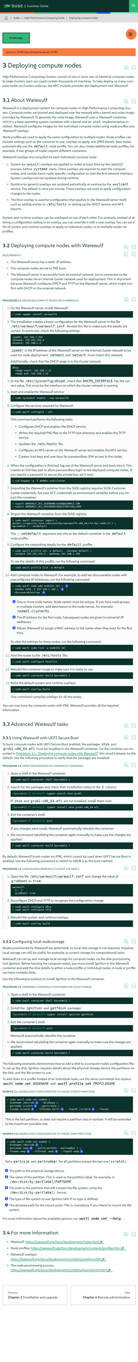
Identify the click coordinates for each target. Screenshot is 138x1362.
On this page (16, 37)
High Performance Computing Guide (44, 17)
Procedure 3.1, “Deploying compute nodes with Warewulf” (57, 753)
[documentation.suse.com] (6, 17)
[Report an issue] (126, 67)
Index (16, 17)
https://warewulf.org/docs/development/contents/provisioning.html (59, 1270)
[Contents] (131, 34)
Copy (128, 314)
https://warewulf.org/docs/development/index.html (62, 1242)
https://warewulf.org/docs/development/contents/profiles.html (76, 1248)
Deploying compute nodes (83, 17)
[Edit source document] (133, 67)
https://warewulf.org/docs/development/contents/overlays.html (56, 1259)
